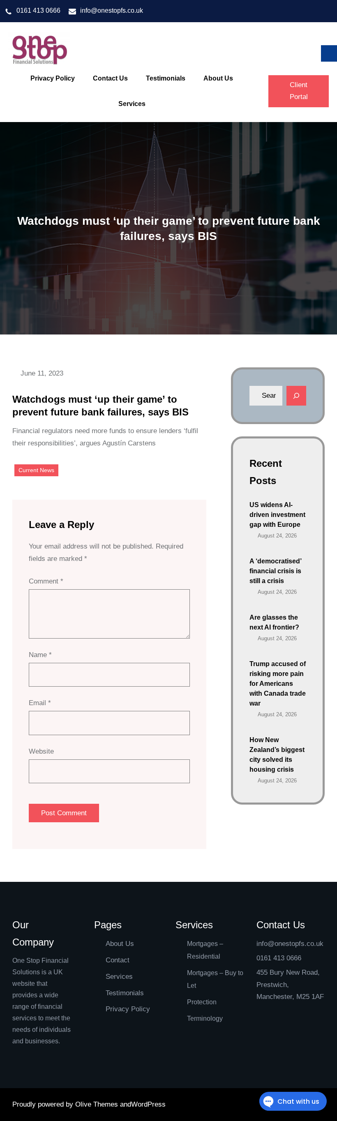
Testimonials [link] (125, 993)
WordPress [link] (148, 1104)
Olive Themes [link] (97, 1104)
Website (41, 751)
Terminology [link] (205, 1018)
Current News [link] (36, 470)
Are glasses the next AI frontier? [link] (274, 622)
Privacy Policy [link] (128, 1009)
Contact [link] (117, 960)
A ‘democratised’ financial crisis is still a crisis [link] (275, 571)
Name (40, 655)
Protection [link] (202, 1002)
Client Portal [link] (299, 91)
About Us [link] (120, 944)
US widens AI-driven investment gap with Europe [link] (277, 514)
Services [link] (119, 976)
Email (40, 703)
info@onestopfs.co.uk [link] (111, 10)
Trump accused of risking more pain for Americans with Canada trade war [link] (277, 683)
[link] (39, 49)
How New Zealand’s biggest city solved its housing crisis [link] (277, 754)
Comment (46, 581)
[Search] (296, 396)
